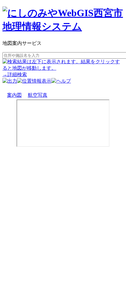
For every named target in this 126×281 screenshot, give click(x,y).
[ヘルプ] (61, 81)
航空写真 (37, 95)
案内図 (14, 95)
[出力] (9, 81)
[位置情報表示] (34, 81)
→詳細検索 (14, 74)
